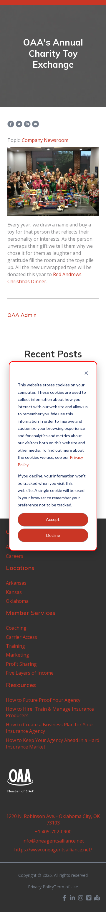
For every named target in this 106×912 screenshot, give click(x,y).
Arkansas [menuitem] (16, 583)
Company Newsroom (45, 140)
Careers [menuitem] (14, 556)
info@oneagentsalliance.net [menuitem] (53, 841)
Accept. (53, 519)
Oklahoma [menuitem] (17, 601)
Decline (53, 534)
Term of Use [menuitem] (66, 887)
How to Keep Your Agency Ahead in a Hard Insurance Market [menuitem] (52, 743)
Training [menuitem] (15, 646)
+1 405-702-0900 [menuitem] (53, 831)
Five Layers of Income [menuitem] (30, 673)
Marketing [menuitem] (17, 655)
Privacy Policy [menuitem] (41, 887)
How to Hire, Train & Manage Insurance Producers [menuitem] (50, 712)
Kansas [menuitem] (14, 592)
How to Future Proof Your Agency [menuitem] (43, 700)
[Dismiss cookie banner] (86, 373)
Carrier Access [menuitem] (21, 637)
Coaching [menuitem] (16, 628)
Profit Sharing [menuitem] (21, 664)
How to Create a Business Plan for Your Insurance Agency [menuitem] (49, 727)
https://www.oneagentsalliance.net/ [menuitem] (53, 849)
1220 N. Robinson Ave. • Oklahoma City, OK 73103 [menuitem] (53, 819)
